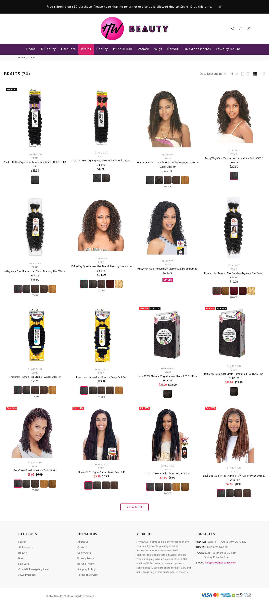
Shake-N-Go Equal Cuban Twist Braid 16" (167, 473)
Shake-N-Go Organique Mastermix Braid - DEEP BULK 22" (35, 164)
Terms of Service (87, 575)
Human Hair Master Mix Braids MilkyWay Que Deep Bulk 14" (233, 275)
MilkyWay (167, 155)
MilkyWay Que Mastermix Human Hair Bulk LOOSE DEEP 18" (234, 160)
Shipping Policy (86, 569)
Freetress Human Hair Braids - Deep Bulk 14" (101, 377)
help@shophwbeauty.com (220, 563)
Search (22, 542)
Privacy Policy (85, 558)
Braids (22, 558)
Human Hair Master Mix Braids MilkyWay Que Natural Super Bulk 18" (167, 164)
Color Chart (84, 553)
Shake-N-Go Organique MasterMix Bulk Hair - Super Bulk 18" (101, 162)
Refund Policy (85, 564)
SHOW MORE (134, 507)
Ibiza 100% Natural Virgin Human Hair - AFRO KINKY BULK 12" (234, 376)
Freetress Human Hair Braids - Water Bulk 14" (35, 377)
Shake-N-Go (35, 154)
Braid (35, 158)
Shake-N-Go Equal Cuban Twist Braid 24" (101, 472)
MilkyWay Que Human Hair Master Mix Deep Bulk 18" (167, 269)
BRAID (35, 373)
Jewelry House (27, 575)
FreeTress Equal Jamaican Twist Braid (35, 470)
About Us (82, 542)
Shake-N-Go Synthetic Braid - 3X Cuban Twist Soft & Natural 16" (234, 478)
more (167, 186)
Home (21, 58)
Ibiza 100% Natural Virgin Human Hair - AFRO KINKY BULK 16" (167, 378)
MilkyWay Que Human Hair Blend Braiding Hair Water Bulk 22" (35, 273)
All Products (25, 547)
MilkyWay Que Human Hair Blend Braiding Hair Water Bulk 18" (101, 268)
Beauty (22, 553)
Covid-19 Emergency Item (33, 569)
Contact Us (84, 547)
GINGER (167, 280)
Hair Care (23, 564)
